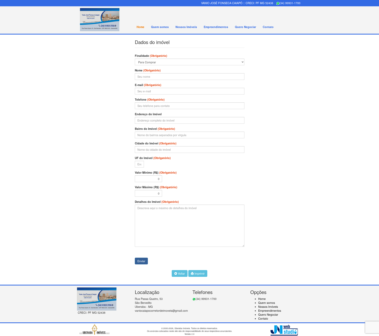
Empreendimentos (216, 27)
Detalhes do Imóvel (157, 202)
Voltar (181, 273)
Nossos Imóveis (186, 27)
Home (140, 27)
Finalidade (151, 56)
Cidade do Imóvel (155, 143)
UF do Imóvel (153, 158)
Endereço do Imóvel (148, 114)
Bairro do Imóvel (155, 129)
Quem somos (160, 27)
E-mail (148, 85)
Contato (268, 27)
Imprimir (199, 273)
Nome (148, 70)
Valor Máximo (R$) (156, 187)
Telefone (150, 99)
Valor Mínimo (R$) (156, 172)
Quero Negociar (245, 27)
